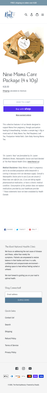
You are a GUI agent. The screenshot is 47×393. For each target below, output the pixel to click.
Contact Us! (9, 317)
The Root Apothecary (19, 385)
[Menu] (42, 14)
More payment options (23, 115)
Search (8, 324)
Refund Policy (10, 338)
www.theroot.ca (33, 161)
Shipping (6, 90)
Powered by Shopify (33, 385)
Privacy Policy (10, 352)
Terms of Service (11, 345)
